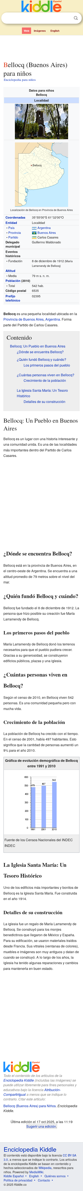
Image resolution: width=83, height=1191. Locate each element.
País (11, 227)
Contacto (44, 1180)
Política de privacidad (18, 1180)
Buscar (76, 18)
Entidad (11, 223)
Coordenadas (15, 217)
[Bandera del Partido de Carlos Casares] (34, 237)
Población (13, 280)
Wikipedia (45, 1168)
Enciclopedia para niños (20, 79)
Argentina (44, 227)
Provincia (14, 232)
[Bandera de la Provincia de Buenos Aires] (34, 232)
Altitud (10, 271)
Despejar (67, 18)
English (54, 31)
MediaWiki (36, 1172)
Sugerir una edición (41, 1126)
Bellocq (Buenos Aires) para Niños (29, 1105)
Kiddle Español (14, 1176)
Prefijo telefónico (13, 298)
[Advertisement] (41, 47)
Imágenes (40, 31)
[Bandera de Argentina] (34, 227)
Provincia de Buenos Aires (23, 319)
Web (26, 31)
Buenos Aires (46, 232)
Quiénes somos (55, 1176)
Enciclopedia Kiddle (18, 1080)
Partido (13, 237)
